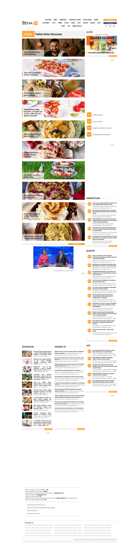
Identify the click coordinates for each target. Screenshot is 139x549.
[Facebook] (114, 26)
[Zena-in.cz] (31, 23)
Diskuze (92, 23)
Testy (54, 23)
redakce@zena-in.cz (59, 493)
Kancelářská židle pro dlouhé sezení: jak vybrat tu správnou (68, 533)
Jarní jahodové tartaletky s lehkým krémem (32, 176)
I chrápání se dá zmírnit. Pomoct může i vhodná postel (67, 525)
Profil (63, 26)
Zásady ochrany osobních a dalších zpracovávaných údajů (41, 508)
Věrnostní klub (77, 26)
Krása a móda (87, 20)
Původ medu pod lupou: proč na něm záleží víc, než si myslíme (98, 533)
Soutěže (85, 23)
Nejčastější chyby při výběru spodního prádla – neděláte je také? (68, 530)
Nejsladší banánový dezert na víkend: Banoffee (32, 135)
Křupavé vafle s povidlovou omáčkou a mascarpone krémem (32, 216)
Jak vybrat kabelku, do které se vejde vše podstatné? (38, 530)
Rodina (96, 20)
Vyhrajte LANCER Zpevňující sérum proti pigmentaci (99, 52)
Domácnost (63, 20)
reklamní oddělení (60, 498)
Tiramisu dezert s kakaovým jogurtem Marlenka (32, 94)
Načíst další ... (76, 244)
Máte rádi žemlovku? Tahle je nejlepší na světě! (33, 196)
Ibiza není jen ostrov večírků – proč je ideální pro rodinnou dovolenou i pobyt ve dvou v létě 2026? (39, 528)
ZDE (47, 490)
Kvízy (99, 23)
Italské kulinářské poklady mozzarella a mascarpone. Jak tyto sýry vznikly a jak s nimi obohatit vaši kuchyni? (33, 112)
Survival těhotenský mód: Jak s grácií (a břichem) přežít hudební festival (39, 525)
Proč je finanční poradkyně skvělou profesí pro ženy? (38, 533)
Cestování (48, 20)
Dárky (55, 20)
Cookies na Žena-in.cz (32, 510)
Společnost (46, 23)
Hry (69, 26)
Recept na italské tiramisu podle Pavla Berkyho (32, 53)
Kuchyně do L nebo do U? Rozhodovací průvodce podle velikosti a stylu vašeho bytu (98, 528)
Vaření (60, 23)
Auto (79, 23)
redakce (45, 491)
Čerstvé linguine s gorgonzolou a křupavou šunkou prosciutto (33, 237)
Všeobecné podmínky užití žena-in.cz (36, 505)
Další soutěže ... (113, 56)
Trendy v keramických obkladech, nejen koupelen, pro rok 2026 (98, 530)
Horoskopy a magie (75, 20)
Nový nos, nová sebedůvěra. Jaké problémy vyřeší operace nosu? (98, 525)
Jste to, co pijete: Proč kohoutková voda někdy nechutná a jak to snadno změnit (68, 536)
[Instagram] (110, 26)
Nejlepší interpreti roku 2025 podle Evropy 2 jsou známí (38, 536)
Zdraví (73, 23)
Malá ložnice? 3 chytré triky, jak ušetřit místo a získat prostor (98, 536)
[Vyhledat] (106, 26)
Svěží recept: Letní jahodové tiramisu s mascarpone (32, 74)
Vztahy (66, 23)
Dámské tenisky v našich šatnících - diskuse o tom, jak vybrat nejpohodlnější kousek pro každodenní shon (68, 528)
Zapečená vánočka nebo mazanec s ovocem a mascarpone (31, 154)
